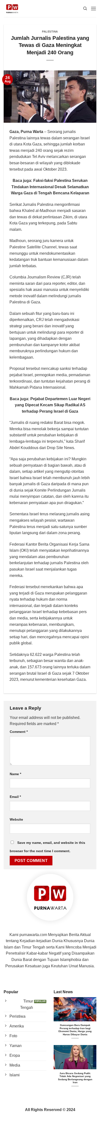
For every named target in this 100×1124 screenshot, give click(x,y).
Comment (19, 732)
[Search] (85, 8)
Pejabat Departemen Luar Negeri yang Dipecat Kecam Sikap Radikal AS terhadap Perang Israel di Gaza (53, 405)
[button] (93, 8)
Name (15, 774)
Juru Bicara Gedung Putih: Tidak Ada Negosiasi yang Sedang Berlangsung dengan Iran (75, 1078)
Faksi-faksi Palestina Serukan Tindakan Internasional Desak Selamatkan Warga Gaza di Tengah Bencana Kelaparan (50, 186)
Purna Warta (32, 132)
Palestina (50, 31)
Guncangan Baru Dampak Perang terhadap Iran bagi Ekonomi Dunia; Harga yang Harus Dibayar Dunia (75, 1030)
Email (15, 797)
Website (16, 819)
